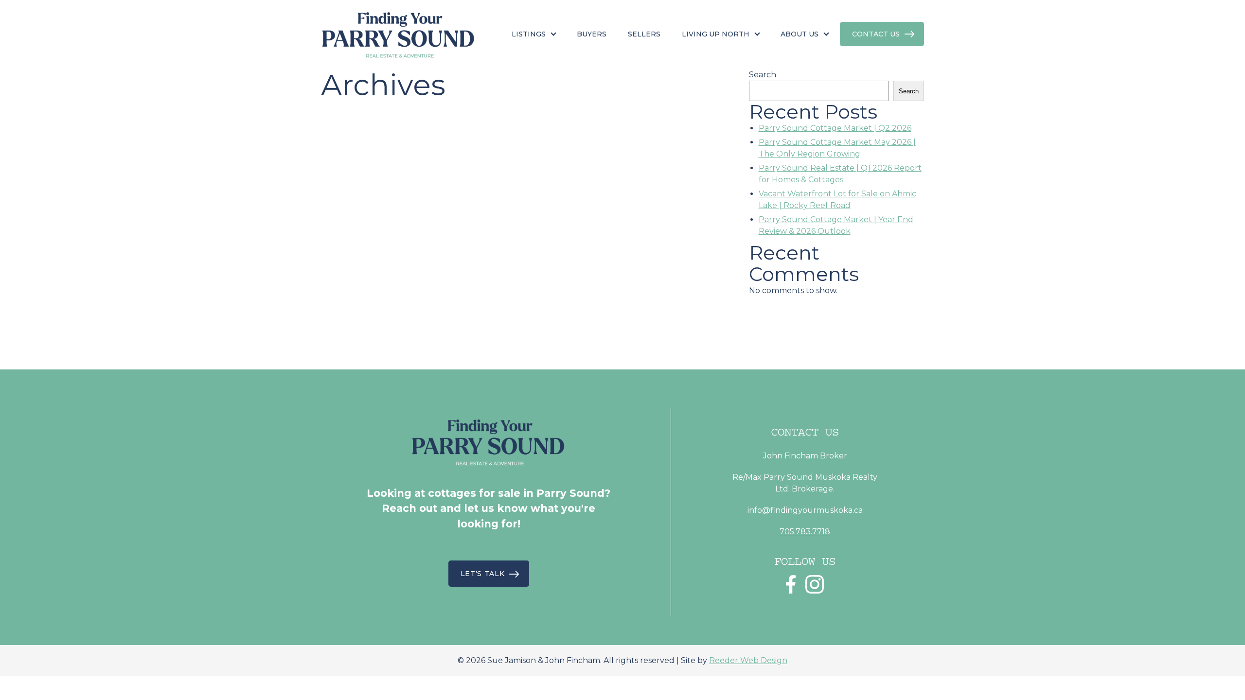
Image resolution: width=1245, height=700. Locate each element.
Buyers (591, 34)
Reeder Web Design (748, 660)
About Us (799, 34)
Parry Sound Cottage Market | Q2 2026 (835, 128)
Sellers (644, 34)
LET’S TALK (483, 573)
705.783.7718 (805, 531)
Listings (529, 34)
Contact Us (876, 34)
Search (762, 74)
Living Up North (715, 34)
